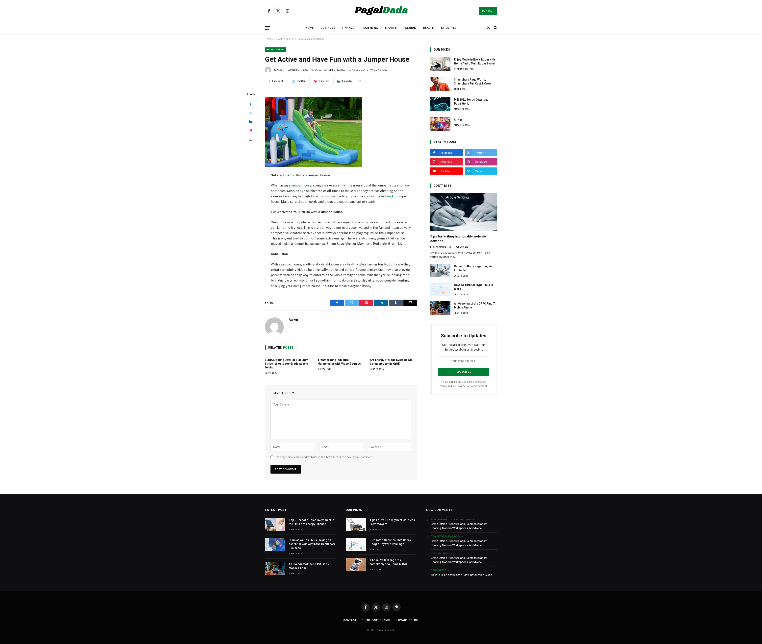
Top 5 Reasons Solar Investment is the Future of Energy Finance (311, 522)
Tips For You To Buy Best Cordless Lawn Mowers (392, 522)
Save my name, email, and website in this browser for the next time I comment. (324, 457)
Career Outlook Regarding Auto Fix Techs (474, 268)
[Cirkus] (440, 124)
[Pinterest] (250, 130)
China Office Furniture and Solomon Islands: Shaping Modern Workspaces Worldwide (459, 526)
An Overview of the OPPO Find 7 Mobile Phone (474, 305)
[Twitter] (250, 112)
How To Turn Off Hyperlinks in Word (473, 286)
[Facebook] (250, 104)
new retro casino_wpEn (445, 536)
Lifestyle (448, 27)
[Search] (495, 27)
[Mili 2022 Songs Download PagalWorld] (440, 104)
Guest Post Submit (376, 620)
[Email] (250, 139)
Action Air (388, 196)
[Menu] (267, 27)
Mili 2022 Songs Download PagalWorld (471, 101)
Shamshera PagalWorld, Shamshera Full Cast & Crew (472, 81)
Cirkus (458, 119)
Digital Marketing (441, 247)
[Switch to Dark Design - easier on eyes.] (488, 28)
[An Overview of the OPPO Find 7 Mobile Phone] (440, 308)
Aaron (280, 70)
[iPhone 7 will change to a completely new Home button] (356, 564)
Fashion (410, 27)
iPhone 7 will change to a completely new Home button (388, 562)
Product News (276, 49)
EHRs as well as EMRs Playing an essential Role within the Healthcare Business (312, 544)
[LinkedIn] (250, 121)
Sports (391, 27)
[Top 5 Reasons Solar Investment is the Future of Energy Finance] (275, 524)
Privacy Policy (465, 385)
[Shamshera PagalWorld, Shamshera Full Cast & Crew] (440, 84)
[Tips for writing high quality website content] (463, 212)
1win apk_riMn (439, 553)
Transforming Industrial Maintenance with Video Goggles (339, 361)
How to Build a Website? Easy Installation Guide (461, 575)
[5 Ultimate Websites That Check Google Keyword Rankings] (356, 544)
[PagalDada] (381, 11)
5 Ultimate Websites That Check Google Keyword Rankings (390, 542)
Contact (488, 11)
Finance (348, 27)
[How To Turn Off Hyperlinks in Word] (440, 289)
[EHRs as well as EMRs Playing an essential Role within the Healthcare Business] (275, 544)
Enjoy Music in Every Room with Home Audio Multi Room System (475, 61)
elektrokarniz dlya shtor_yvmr (450, 519)
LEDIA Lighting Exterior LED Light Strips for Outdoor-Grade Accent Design (286, 363)
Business (328, 27)
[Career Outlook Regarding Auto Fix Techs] (440, 270)
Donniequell (438, 570)
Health (428, 27)
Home (268, 39)
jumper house (301, 185)
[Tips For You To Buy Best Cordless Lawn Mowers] (356, 524)
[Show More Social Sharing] (360, 81)
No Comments (360, 70)
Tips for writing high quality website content (458, 238)
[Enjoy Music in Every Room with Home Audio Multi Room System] (440, 64)
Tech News (369, 27)
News (310, 27)
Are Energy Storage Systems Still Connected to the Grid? (391, 361)
